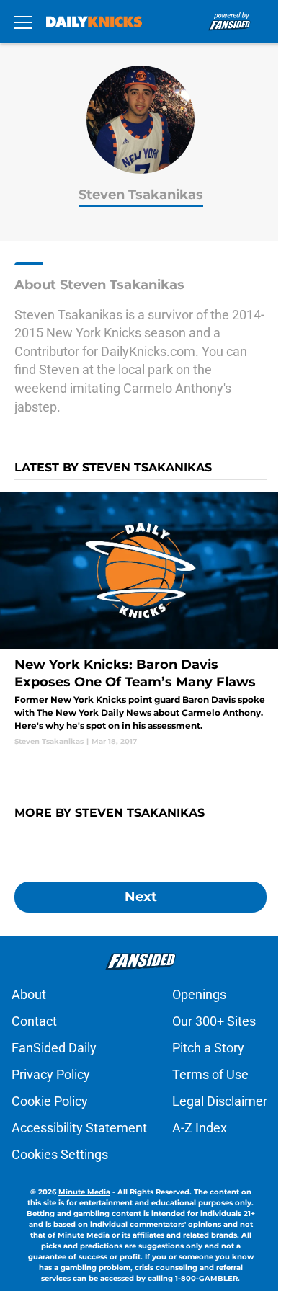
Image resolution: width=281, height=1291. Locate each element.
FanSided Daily (54, 1047)
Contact (34, 1021)
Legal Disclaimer (219, 1101)
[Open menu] (23, 21)
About (29, 994)
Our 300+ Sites (214, 1021)
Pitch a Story (208, 1047)
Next (141, 897)
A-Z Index (199, 1127)
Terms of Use (210, 1074)
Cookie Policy (50, 1101)
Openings (199, 994)
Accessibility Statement (79, 1127)
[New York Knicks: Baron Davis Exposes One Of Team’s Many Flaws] (140, 619)
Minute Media (84, 1192)
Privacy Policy (51, 1074)
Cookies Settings (60, 1154)
